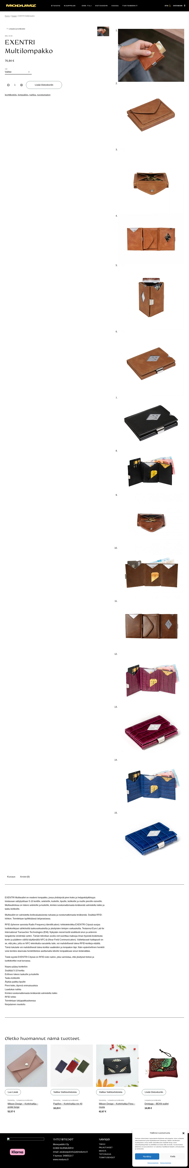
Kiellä (172, 1156)
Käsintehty (11, 1100)
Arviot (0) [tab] (25, 877)
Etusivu (7, 16)
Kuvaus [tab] (11, 877)
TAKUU (102, 1144)
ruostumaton (44, 95)
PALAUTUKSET (106, 1147)
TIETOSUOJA (105, 1154)
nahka (32, 95)
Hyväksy (147, 1156)
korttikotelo (11, 95)
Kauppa (14, 16)
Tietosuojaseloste (153, 1163)
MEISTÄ (102, 1151)
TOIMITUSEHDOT (107, 1157)
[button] (183, 1133)
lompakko (23, 95)
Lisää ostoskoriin (44, 85)
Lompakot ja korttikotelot (17, 29)
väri (6, 69)
